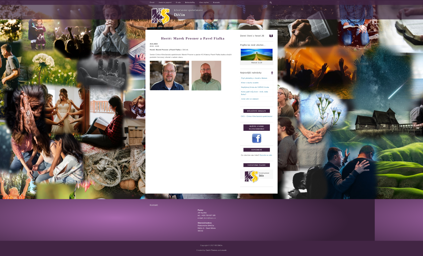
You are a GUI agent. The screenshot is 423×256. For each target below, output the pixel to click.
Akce (160, 28)
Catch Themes (211, 250)
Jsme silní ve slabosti (250, 99)
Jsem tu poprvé (165, 2)
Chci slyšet (204, 2)
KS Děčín (218, 245)
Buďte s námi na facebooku (256, 127)
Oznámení (256, 150)
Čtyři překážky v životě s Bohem (254, 78)
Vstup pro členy (257, 165)
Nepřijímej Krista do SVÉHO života (255, 87)
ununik (224, 250)
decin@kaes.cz (210, 218)
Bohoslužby (190, 2)
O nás (178, 2)
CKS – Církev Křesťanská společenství (256, 116)
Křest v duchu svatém (250, 83)
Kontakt (216, 2)
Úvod (152, 2)
